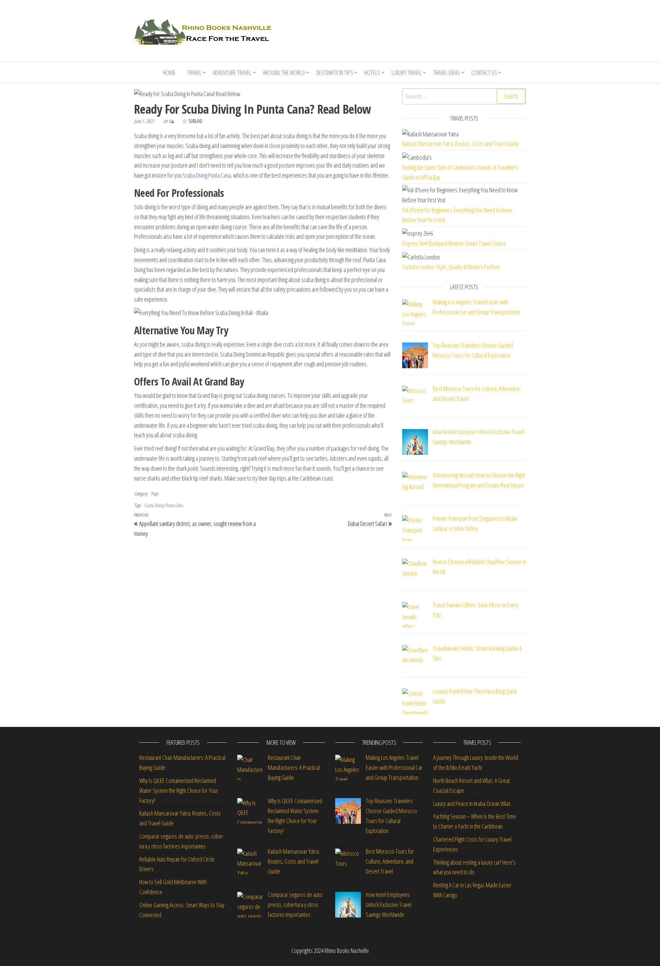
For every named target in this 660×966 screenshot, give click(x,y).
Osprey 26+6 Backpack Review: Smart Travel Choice (454, 243)
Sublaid (195, 121)
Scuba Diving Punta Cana (207, 175)
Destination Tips (334, 72)
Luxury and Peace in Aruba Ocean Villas (472, 803)
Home (169, 72)
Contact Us (484, 72)
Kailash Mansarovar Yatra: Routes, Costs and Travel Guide (460, 143)
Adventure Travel (232, 72)
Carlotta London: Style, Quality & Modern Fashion (451, 267)
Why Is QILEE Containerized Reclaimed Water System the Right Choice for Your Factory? (178, 790)
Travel (194, 72)
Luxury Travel (407, 72)
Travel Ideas (446, 72)
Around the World (284, 72)
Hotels (372, 72)
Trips (154, 493)
